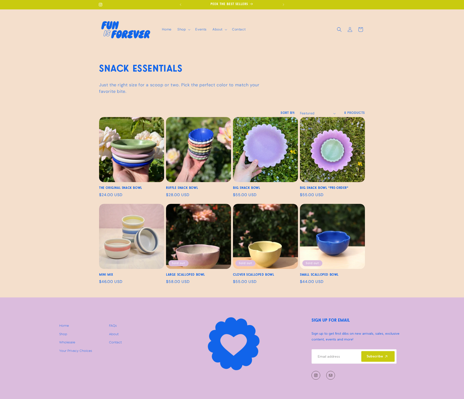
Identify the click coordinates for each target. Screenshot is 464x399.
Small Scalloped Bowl (319, 274)
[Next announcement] (283, 4)
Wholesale (67, 342)
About (114, 334)
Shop (63, 334)
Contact (115, 342)
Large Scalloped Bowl (185, 274)
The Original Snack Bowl (120, 188)
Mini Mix (106, 274)
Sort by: (288, 113)
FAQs (113, 325)
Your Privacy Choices (75, 350)
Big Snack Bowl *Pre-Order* (324, 188)
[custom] (316, 375)
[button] (183, 29)
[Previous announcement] (180, 4)
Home (64, 325)
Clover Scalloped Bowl (253, 274)
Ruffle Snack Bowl (182, 188)
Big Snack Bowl (246, 188)
